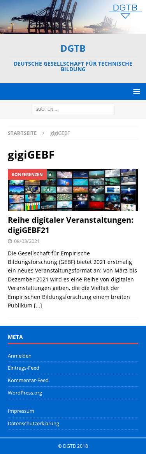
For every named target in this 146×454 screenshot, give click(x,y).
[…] (38, 305)
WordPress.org (25, 392)
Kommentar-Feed (28, 380)
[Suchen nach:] (73, 108)
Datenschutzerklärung (33, 423)
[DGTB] (73, 29)
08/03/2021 (27, 240)
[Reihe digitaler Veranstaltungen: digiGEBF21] (73, 190)
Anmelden (20, 355)
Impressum (21, 410)
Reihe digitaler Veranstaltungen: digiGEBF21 (71, 225)
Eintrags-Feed (23, 367)
